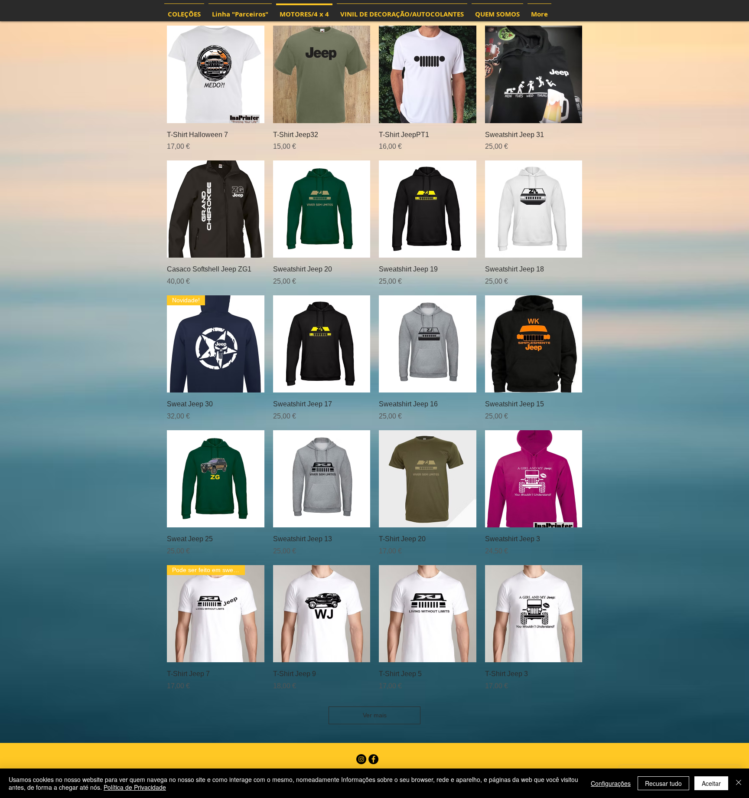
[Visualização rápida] (215, 74)
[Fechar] (738, 783)
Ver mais (375, 715)
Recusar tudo (663, 783)
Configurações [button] (611, 783)
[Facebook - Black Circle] (373, 759)
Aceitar (711, 783)
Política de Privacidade (135, 787)
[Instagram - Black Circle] (361, 759)
